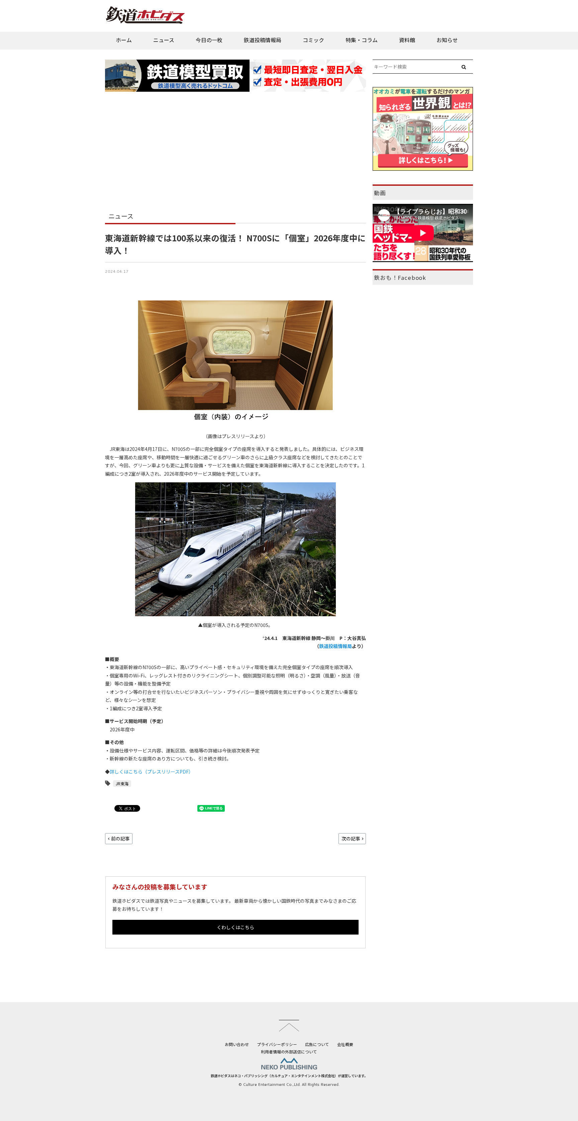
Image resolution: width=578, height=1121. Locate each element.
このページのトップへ (289, 1026)
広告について (317, 1044)
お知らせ (447, 40)
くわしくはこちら (235, 927)
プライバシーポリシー (277, 1044)
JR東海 (122, 783)
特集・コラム (362, 40)
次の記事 (351, 838)
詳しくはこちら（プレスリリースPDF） (151, 771)
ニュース (163, 40)
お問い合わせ (237, 1044)
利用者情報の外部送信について (289, 1051)
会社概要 (345, 1044)
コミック (313, 40)
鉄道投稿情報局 (262, 40)
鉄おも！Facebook (400, 277)
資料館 (407, 40)
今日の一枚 (209, 40)
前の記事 (120, 838)
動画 (380, 193)
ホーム (124, 40)
